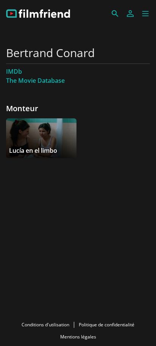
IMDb (14, 71)
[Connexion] (130, 13)
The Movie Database (35, 80)
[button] (145, 13)
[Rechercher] (115, 13)
